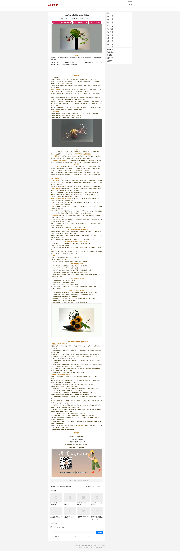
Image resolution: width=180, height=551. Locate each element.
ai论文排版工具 (110, 57)
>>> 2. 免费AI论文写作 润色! (81, 22)
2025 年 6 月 (110, 18)
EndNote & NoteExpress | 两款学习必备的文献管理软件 (69, 518)
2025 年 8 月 (110, 15)
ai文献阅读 (109, 55)
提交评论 (100, 532)
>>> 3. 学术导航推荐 (95, 22)
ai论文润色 (109, 60)
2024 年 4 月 (110, 38)
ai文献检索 (109, 51)
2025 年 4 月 (110, 21)
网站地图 (88, 545)
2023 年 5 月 (110, 46)
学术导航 (91, 545)
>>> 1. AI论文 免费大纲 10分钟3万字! (62, 22)
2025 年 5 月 (110, 19)
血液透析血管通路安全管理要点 (76, 15)
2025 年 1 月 (110, 25)
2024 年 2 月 (110, 41)
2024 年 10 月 (110, 29)
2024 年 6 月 (110, 35)
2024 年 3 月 (110, 40)
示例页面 (129, 5)
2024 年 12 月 (110, 26)
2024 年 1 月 (110, 43)
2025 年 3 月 (110, 22)
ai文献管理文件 (61, 9)
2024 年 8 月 (110, 32)
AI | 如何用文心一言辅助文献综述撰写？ (94, 486)
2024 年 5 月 (110, 37)
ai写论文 (95, 545)
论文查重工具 (110, 63)
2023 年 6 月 (110, 44)
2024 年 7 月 (110, 34)
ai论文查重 (109, 58)
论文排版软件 (53, 5)
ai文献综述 (109, 54)
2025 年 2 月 (110, 23)
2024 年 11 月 (110, 28)
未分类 (108, 61)
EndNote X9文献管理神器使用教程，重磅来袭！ (60, 486)
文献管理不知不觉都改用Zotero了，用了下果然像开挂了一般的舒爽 (97, 518)
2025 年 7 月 (110, 16)
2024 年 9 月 (110, 31)
